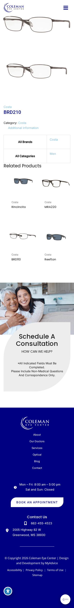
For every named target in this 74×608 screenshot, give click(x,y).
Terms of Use (55, 570)
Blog (37, 461)
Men (53, 154)
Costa (8, 107)
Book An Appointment (37, 502)
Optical (37, 454)
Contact (37, 468)
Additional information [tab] (23, 128)
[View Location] (8, 530)
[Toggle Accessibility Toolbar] (8, 591)
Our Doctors (37, 441)
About (37, 434)
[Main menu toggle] (65, 7)
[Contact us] (59, 602)
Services (37, 448)
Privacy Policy (34, 570)
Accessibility (14, 570)
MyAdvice (51, 563)
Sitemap (37, 575)
